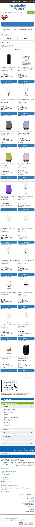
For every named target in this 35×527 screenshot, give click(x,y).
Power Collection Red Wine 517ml (25, 293)
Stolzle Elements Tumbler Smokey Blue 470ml (25, 132)
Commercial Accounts (7, 473)
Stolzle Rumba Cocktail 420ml (26, 99)
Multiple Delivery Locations (8, 476)
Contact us (31, 501)
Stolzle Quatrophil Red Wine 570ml (25, 196)
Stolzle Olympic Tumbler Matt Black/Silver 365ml (26, 357)
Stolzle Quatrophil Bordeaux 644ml (8, 229)
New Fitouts (5, 477)
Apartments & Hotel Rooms (9, 471)
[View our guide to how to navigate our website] (9, 386)
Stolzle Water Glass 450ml (8, 292)
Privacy (14, 520)
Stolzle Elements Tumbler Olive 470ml (7, 164)
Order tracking (30, 497)
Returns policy (30, 498)
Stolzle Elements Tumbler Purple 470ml (7, 196)
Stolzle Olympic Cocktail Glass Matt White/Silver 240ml (26, 68)
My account (31, 506)
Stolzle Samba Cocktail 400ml (8, 99)
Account (32, 1)
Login (32, 508)
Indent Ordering (6, 474)
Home (4, 29)
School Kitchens (6, 479)
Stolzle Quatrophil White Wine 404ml (26, 261)
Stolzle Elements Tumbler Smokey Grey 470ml (7, 132)
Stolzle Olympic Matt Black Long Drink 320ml (8, 68)
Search (31, 12)
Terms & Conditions (6, 520)
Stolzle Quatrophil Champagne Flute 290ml (9, 261)
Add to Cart (9, 81)
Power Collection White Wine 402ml (8, 325)
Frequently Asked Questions (24, 520)
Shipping (31, 500)
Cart (13, 1)
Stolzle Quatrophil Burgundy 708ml (25, 229)
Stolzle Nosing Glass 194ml (8, 357)
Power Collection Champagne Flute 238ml (26, 325)
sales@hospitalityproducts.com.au (9, 485)
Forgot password (29, 511)
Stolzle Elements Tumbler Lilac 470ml (26, 164)
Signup (32, 509)
